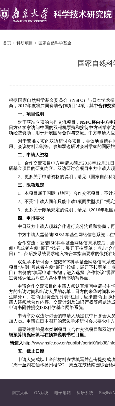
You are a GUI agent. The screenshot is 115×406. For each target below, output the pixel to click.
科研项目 (25, 43)
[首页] (56, 15)
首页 (7, 43)
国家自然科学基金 (54, 43)
